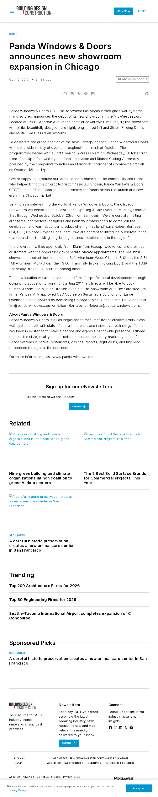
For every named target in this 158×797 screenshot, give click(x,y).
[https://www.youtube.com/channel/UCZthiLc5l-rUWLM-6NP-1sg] (131, 728)
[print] (147, 94)
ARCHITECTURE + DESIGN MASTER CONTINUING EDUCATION (90, 758)
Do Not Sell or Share (49, 776)
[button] (12, 11)
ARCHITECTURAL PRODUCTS (65, 763)
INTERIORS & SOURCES (120, 763)
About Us (14, 776)
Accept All (139, 788)
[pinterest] (86, 94)
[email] (93, 94)
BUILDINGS (94, 763)
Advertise (28, 776)
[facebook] (65, 94)
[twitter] (79, 94)
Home (13, 34)
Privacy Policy (71, 776)
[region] (79, 788)
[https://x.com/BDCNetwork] (126, 728)
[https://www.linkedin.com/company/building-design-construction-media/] (121, 728)
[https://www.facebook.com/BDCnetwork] (110, 728)
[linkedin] (72, 94)
